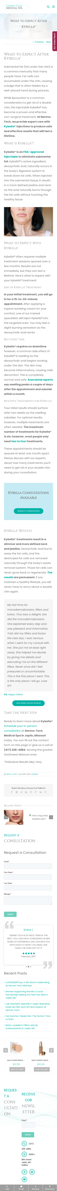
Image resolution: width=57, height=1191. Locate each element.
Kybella (35, 774)
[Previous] (6, 817)
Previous (39, 41)
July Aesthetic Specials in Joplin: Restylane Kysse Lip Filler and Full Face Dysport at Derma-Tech (28, 1007)
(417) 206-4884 (28, 1146)
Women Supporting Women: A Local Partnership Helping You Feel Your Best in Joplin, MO (27, 994)
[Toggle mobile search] (48, 6)
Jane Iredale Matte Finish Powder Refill (16, 1060)
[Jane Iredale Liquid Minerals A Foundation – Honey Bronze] (41, 1049)
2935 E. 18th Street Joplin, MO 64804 (28, 1159)
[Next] (51, 817)
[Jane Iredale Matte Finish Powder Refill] (16, 1049)
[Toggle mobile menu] (53, 6)
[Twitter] (32, 1172)
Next (48, 41)
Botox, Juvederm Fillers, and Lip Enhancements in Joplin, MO (22, 1027)
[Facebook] (24, 1172)
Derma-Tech (11, 774)
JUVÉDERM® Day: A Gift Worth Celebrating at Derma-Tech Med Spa (27, 984)
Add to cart (17, 1069)
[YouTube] (24, 1179)
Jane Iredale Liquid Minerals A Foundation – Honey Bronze (41, 1060)
